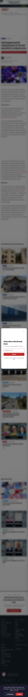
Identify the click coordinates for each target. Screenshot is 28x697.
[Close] (23, 331)
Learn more (15, 690)
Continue (14, 354)
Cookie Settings (10, 694)
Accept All (19, 694)
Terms (19, 357)
